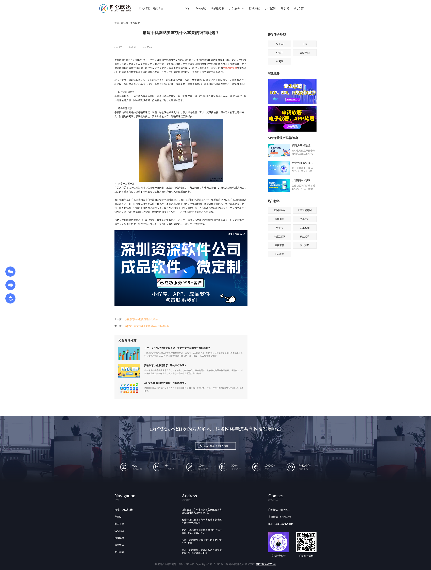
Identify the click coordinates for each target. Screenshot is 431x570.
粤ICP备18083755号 (266, 564)
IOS (305, 44)
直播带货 (279, 245)
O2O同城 (119, 531)
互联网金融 (279, 210)
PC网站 (279, 61)
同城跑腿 (119, 538)
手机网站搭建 (230, 68)
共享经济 (304, 219)
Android (280, 44)
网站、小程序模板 (123, 509)
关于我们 (299, 8)
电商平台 (119, 524)
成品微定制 (217, 8)
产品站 (118, 516)
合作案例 (270, 8)
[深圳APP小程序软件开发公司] (180, 305)
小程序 (279, 52)
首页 (188, 8)
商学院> (125, 23)
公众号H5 (305, 52)
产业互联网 (279, 236)
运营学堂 (119, 545)
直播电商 (279, 219)
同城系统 (304, 245)
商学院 (285, 8)
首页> (117, 23)
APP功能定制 (305, 210)
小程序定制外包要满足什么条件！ (142, 319)
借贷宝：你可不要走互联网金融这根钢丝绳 (147, 326)
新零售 (279, 228)
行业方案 (254, 8)
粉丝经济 (304, 236)
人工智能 (304, 228)
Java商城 (201, 8)
